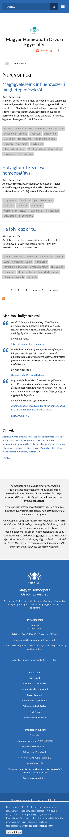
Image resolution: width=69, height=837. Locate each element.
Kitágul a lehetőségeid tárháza (27, 374)
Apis (35, 200)
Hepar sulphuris (26, 271)
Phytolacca (37, 143)
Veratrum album (36, 149)
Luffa (6, 261)
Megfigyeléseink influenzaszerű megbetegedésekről (33, 86)
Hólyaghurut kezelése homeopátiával (23, 170)
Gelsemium (9, 138)
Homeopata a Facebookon (34, 689)
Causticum (35, 133)
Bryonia (23, 133)
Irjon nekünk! (34, 677)
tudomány (23, 451)
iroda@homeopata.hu (32, 639)
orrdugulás (31, 256)
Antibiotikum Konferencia (25, 436)
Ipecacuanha (24, 138)
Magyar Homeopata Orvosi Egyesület (34, 41)
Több (5, 458)
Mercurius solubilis (14, 277)
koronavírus (10, 154)
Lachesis (8, 143)
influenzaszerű (24, 128)
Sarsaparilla (10, 215)
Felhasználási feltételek (34, 706)
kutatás (8, 448)
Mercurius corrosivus (15, 210)
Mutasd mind (19, 416)
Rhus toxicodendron (14, 149)
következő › (38, 289)
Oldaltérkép (35, 712)
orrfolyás (18, 256)
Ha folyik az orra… (19, 229)
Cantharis (9, 205)
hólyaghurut (10, 200)
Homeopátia (23, 444)
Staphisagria (26, 215)
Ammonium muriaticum (15, 266)
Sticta (29, 261)
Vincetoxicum (55, 149)
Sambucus (17, 261)
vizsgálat (34, 451)
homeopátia (8, 444)
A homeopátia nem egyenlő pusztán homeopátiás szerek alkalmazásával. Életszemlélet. (38, 407)
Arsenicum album (43, 128)
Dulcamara (37, 205)
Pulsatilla (32, 277)
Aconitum (25, 200)
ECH (51, 440)
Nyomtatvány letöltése (34, 772)
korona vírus (26, 154)
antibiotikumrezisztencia (50, 436)
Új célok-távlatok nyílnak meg (27, 343)
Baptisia (59, 128)
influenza (8, 128)
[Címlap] (34, 30)
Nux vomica (22, 143)
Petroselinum (52, 210)
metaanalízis (19, 448)
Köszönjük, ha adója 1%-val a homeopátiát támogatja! (33, 769)
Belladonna (10, 133)
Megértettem (14, 832)
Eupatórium (50, 133)
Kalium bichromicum (44, 138)
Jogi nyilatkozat (34, 694)
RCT (53, 448)
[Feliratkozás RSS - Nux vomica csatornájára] (34, 298)
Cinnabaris (9, 271)
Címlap (6, 64)
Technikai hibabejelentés (34, 717)
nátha (7, 256)
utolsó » (54, 289)
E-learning (46, 50)
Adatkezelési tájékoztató (34, 700)
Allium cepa (41, 261)
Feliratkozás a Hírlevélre (34, 683)
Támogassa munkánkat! (34, 778)
